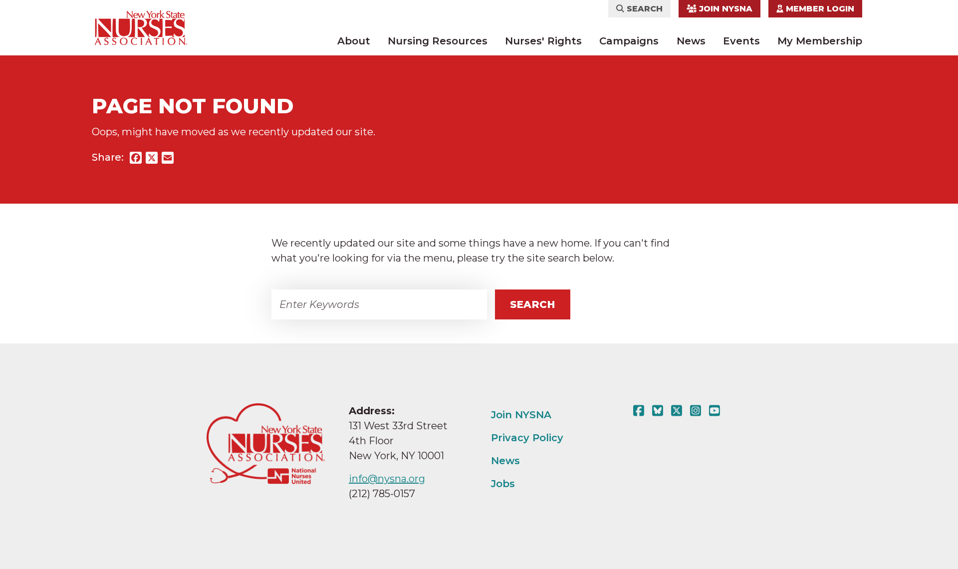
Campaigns (629, 41)
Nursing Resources (437, 41)
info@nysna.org (387, 479)
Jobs (503, 484)
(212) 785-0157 (382, 494)
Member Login (818, 8)
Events (741, 41)
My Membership (819, 41)
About (353, 41)
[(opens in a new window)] (640, 411)
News (691, 41)
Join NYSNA (724, 8)
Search (643, 8)
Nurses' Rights (543, 41)
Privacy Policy (527, 438)
